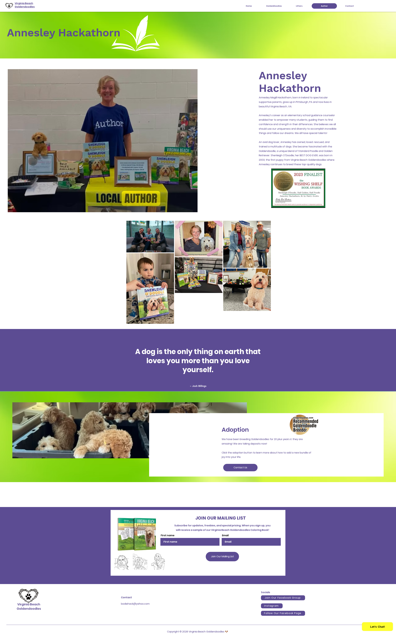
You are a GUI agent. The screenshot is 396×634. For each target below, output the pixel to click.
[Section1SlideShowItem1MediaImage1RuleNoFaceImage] (198, 383)
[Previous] (16, 360)
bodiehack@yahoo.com (135, 604)
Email (225, 535)
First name (167, 535)
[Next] (379, 360)
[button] (273, 6)
